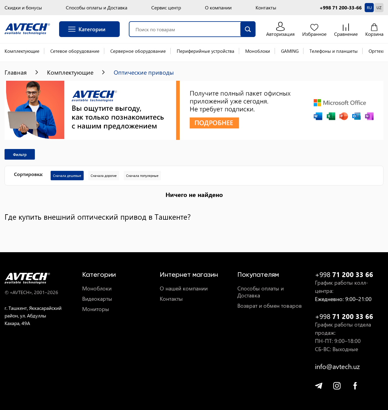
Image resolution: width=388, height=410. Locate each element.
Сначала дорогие (104, 175)
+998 (344, 274)
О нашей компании (184, 288)
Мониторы (95, 309)
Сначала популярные (142, 175)
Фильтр (20, 154)
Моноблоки (257, 51)
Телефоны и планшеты (333, 51)
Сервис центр (166, 8)
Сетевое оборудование (74, 51)
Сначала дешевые (67, 175)
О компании (218, 8)
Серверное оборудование (138, 51)
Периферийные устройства (205, 51)
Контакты (266, 8)
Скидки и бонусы (23, 8)
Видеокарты (97, 298)
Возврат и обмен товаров (269, 305)
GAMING (290, 51)
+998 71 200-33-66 (340, 8)
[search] (248, 29)
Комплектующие (22, 51)
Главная (16, 72)
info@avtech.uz (337, 366)
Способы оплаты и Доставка (96, 8)
